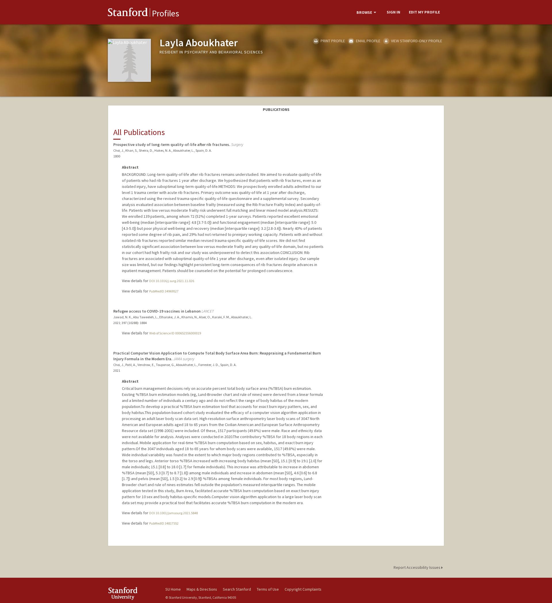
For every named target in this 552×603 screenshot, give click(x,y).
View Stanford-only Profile (416, 40)
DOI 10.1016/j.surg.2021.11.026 (171, 281)
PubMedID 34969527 (164, 291)
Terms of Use (268, 589)
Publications (276, 109)
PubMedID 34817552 (164, 523)
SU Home (173, 589)
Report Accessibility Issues (417, 567)
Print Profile (332, 40)
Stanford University (132, 593)
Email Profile (367, 40)
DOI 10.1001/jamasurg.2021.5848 (173, 513)
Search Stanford (237, 589)
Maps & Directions (202, 589)
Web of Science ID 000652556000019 (175, 333)
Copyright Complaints (303, 589)
